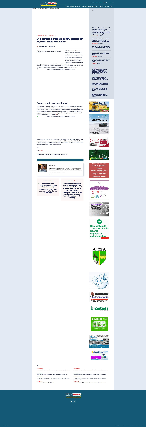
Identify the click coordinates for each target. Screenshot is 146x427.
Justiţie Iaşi (52, 35)
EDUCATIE (101, 362)
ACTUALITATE (40, 35)
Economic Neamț (70, 362)
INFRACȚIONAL (94, 56)
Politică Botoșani (82, 366)
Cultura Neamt (100, 361)
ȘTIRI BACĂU (117, 425)
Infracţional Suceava (66, 365)
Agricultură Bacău (69, 360)
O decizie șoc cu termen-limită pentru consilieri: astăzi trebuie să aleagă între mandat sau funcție (90, 379)
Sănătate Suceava (45, 368)
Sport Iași (102, 369)
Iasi (50, 154)
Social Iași (74, 368)
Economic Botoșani (57, 362)
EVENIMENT (76, 363)
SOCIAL (57, 368)
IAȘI (46, 35)
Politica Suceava (100, 366)
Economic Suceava (78, 362)
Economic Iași (64, 362)
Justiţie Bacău (88, 365)
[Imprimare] (77, 46)
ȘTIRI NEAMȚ (132, 425)
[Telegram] (79, 46)
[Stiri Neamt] (48, 4)
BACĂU (59, 361)
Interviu (79, 365)
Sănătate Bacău (86, 367)
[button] (106, 2)
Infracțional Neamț (58, 365)
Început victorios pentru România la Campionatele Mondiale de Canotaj (101, 47)
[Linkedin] (72, 46)
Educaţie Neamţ (56, 363)
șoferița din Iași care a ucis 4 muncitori (60, 154)
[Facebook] (111, 3)
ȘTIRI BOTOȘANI (122, 425)
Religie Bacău (46, 367)
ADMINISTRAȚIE (65, 359)
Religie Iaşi (58, 367)
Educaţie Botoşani (44, 363)
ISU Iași (41, 150)
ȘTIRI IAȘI (127, 425)
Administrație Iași (89, 359)
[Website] (50, 173)
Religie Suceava (69, 367)
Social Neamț (79, 368)
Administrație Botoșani (81, 359)
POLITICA (70, 366)
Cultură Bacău (82, 361)
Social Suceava (85, 368)
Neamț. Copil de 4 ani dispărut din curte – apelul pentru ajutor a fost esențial (90, 382)
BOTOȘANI (63, 361)
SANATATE (81, 367)
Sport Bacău (101, 368)
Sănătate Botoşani (94, 367)
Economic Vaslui (85, 362)
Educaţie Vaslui (70, 363)
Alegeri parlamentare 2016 (52, 361)
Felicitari (90, 363)
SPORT (96, 368)
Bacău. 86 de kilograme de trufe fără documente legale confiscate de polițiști (101, 60)
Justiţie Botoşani (95, 365)
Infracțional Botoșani (43, 365)
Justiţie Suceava (44, 366)
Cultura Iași (94, 361)
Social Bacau (62, 368)
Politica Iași (88, 366)
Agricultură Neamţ (91, 360)
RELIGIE (41, 367)
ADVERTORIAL (56, 360)
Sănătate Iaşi (100, 367)
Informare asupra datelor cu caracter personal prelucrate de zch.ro (73, 399)
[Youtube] (113, 3)
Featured (86, 363)
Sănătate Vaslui (52, 368)
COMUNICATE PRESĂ (70, 361)
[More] (82, 46)
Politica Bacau (75, 366)
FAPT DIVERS (81, 363)
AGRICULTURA (62, 360)
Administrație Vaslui (49, 360)
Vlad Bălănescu (43, 46)
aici (56, 114)
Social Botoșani (68, 368)
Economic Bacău (49, 362)
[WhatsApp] (69, 46)
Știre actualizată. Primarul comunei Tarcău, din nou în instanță (48, 191)
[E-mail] (74, 46)
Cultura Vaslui (43, 362)
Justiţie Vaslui (50, 366)
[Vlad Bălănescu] (38, 46)
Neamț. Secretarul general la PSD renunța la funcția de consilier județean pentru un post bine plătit (101, 40)
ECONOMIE (91, 362)
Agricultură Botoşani (76, 360)
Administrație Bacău (73, 359)
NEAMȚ (55, 366)
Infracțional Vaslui (74, 365)
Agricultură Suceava (98, 360)
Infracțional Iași (51, 365)
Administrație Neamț (97, 359)
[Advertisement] (73, 415)
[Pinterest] (66, 46)
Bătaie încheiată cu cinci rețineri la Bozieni (45, 382)
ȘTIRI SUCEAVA (137, 425)
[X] (64, 46)
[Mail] (49, 173)
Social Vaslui (91, 368)
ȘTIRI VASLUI (143, 425)
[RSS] (112, 3)
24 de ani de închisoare (44, 154)
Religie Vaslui (76, 367)
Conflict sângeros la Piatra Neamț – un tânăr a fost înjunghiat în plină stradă (101, 53)
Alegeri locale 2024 (43, 361)
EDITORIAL (96, 362)
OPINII (59, 366)
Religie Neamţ (63, 367)
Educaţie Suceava (63, 363)
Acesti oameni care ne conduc (50, 359)
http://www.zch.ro (51, 166)
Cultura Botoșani (88, 361)
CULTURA (76, 361)
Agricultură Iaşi (84, 360)
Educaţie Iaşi (50, 363)
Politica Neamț (95, 35)
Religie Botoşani (52, 367)
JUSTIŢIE (83, 365)
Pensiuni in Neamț (64, 366)
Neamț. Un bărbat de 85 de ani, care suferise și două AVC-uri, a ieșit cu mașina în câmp (72, 195)
